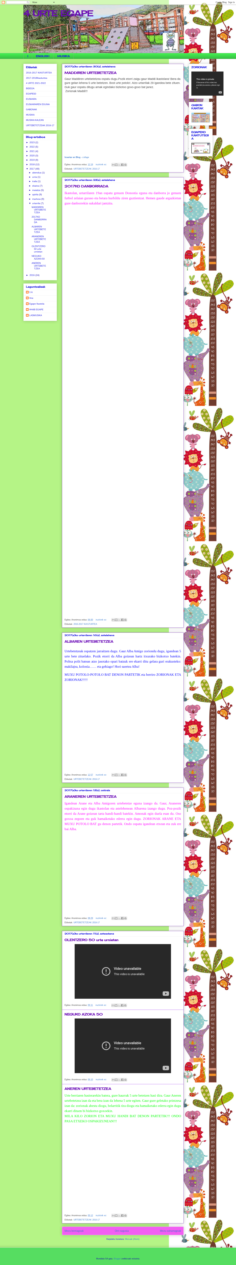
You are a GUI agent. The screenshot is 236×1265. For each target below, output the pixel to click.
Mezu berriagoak (74, 1230)
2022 (32, 146)
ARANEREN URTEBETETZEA (91, 796)
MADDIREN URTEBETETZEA (91, 73)
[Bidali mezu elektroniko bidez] (113, 164)
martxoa (36, 199)
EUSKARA (31, 99)
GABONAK (31, 109)
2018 (32, 164)
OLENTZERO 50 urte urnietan (91, 940)
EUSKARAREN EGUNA (38, 104)
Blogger (117, 1258)
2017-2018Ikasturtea (36, 78)
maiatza (36, 190)
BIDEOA (30, 88)
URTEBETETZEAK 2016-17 (87, 169)
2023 (32, 142)
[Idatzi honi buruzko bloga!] (116, 164)
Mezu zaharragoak (170, 1230)
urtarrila (36, 203)
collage (85, 157)
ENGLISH (42, 56)
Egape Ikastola (36, 303)
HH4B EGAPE (36, 309)
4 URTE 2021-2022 (36, 83)
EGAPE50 (31, 93)
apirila (35, 194)
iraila (35, 181)
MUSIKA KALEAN (35, 120)
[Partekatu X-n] (119, 164)
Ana (31, 298)
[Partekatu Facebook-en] (122, 164)
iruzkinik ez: (102, 164)
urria (35, 177)
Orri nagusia (122, 1230)
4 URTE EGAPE (58, 13)
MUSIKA (63, 56)
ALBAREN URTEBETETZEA (89, 641)
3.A (31, 292)
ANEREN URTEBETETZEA (88, 1089)
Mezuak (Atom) (132, 1239)
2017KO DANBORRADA (86, 186)
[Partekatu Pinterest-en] (125, 164)
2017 (32, 168)
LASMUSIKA (35, 315)
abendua (37, 172)
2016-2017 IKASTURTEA (85, 624)
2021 (32, 151)
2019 (32, 160)
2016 (32, 275)
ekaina (36, 185)
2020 (32, 155)
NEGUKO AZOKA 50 (84, 1014)
